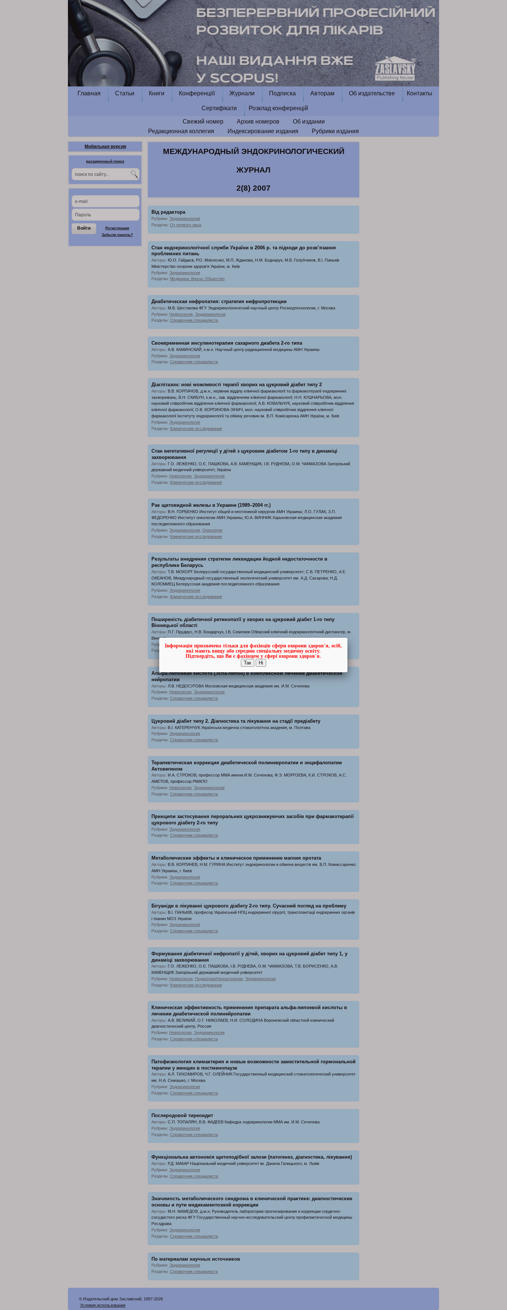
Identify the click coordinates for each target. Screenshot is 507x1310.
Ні (261, 663)
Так (247, 663)
